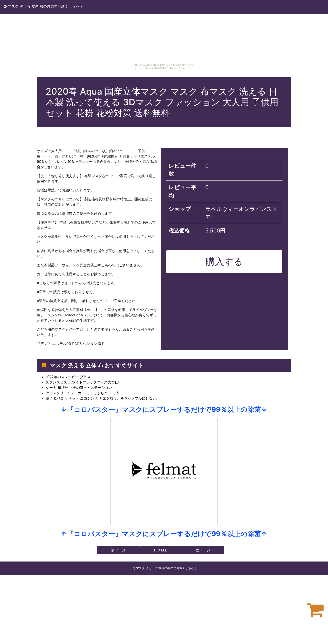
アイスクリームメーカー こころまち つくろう (82, 393)
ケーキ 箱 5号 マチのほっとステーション (79, 387)
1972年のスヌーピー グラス (68, 377)
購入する (224, 261)
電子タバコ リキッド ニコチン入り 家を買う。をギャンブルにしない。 (103, 398)
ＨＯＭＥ (161, 550)
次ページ (203, 550)
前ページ (118, 550)
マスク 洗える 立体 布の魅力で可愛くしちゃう (45, 6)
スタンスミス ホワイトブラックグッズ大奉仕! (82, 382)
